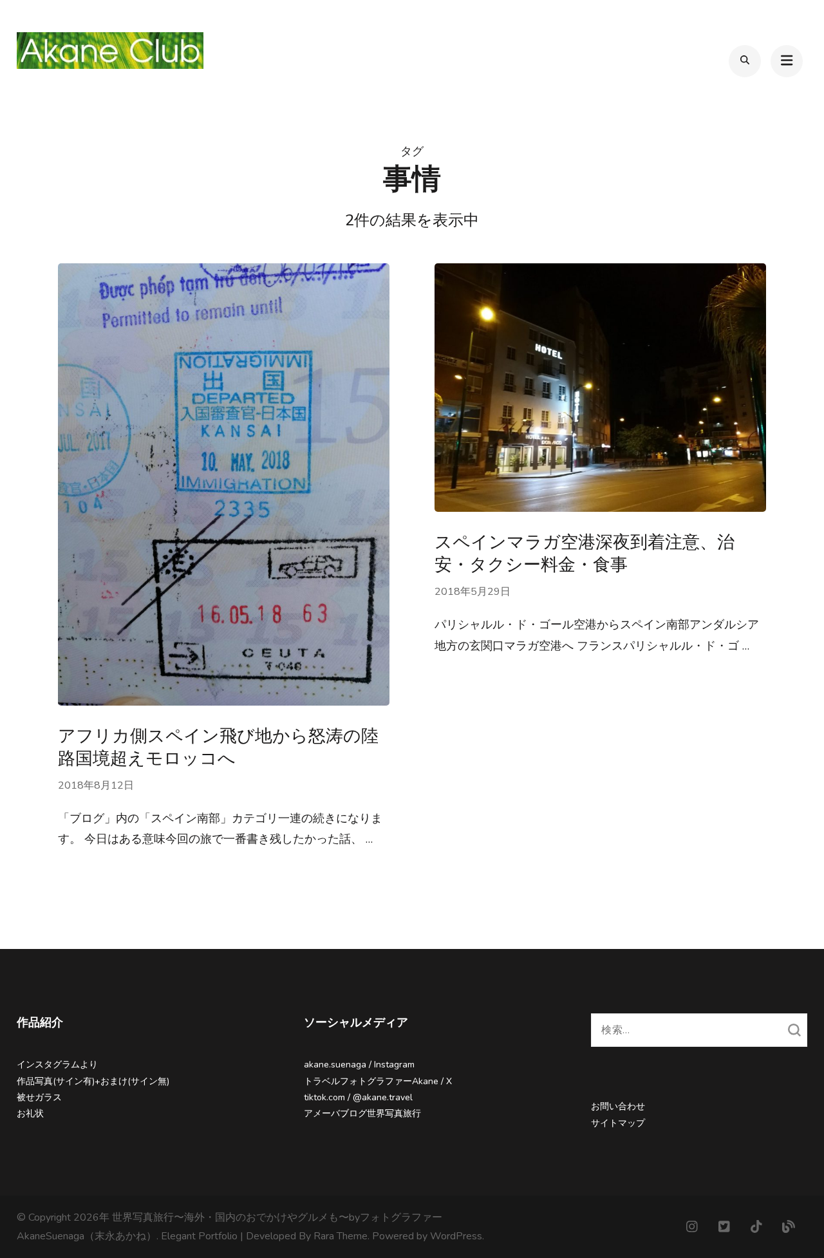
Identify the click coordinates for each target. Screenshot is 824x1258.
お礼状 (30, 1113)
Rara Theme (341, 1236)
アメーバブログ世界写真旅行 (362, 1113)
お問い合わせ (618, 1106)
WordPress (456, 1236)
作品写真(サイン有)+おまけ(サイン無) (93, 1081)
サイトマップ (618, 1123)
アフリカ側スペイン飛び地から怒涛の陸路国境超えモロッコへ (218, 747)
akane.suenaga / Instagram (359, 1064)
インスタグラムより (57, 1064)
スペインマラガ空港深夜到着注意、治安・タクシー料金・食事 (585, 553)
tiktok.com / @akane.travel (358, 1097)
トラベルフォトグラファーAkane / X (378, 1081)
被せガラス (39, 1097)
